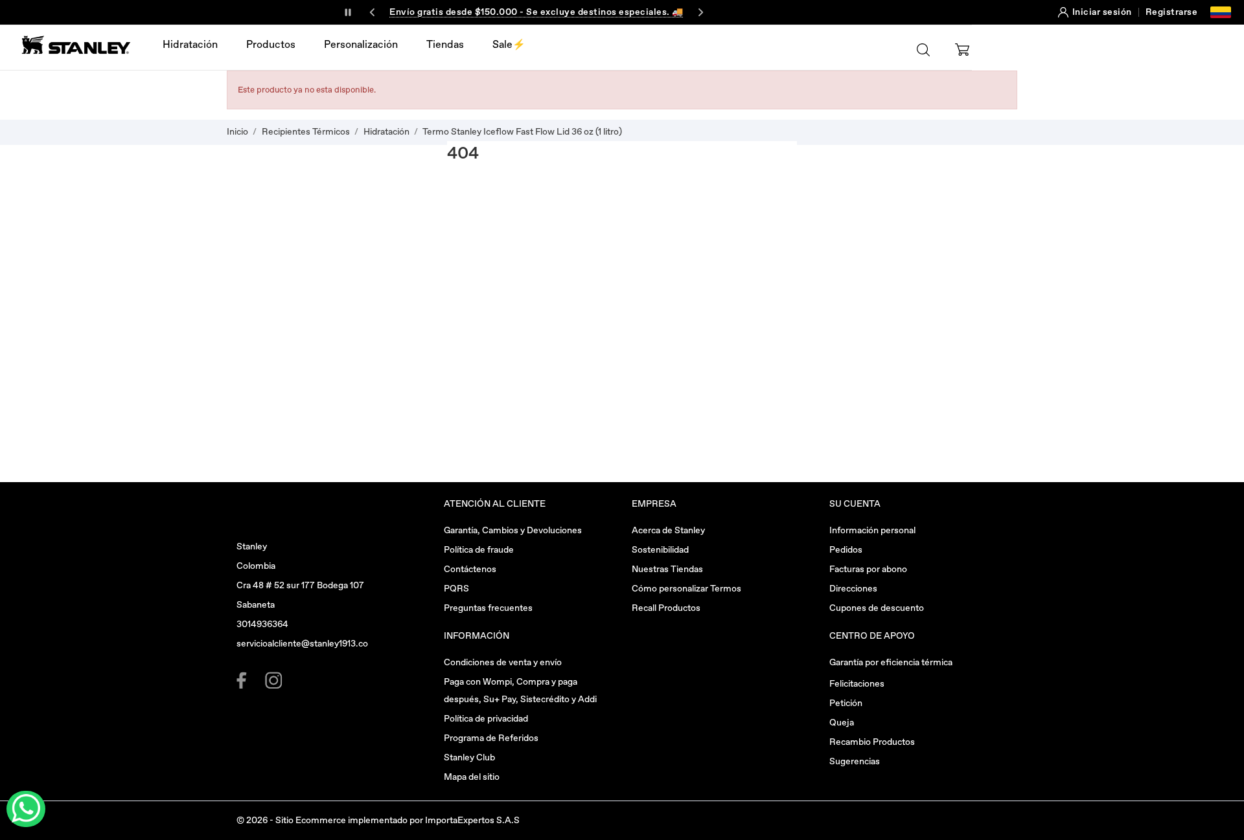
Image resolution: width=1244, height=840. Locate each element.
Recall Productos (666, 607)
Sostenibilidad (660, 549)
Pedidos (845, 549)
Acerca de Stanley (668, 530)
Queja (841, 722)
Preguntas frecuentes (488, 607)
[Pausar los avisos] (348, 12)
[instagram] (273, 680)
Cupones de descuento (876, 607)
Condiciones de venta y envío (503, 662)
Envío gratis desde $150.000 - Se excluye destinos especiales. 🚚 (537, 11)
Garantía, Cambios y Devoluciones (513, 530)
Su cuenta (855, 503)
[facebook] (245, 680)
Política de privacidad (486, 718)
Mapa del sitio (472, 776)
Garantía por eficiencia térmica (890, 662)
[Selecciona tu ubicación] (1220, 12)
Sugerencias (854, 761)
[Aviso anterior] (372, 12)
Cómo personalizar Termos (686, 588)
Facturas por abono (868, 569)
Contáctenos (470, 569)
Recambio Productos (872, 741)
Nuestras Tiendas (667, 569)
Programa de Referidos (491, 738)
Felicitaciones (856, 683)
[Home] (72, 44)
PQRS (456, 588)
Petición (845, 703)
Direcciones (853, 588)
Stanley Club (469, 757)
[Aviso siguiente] (700, 12)
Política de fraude (479, 549)
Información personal (872, 530)
